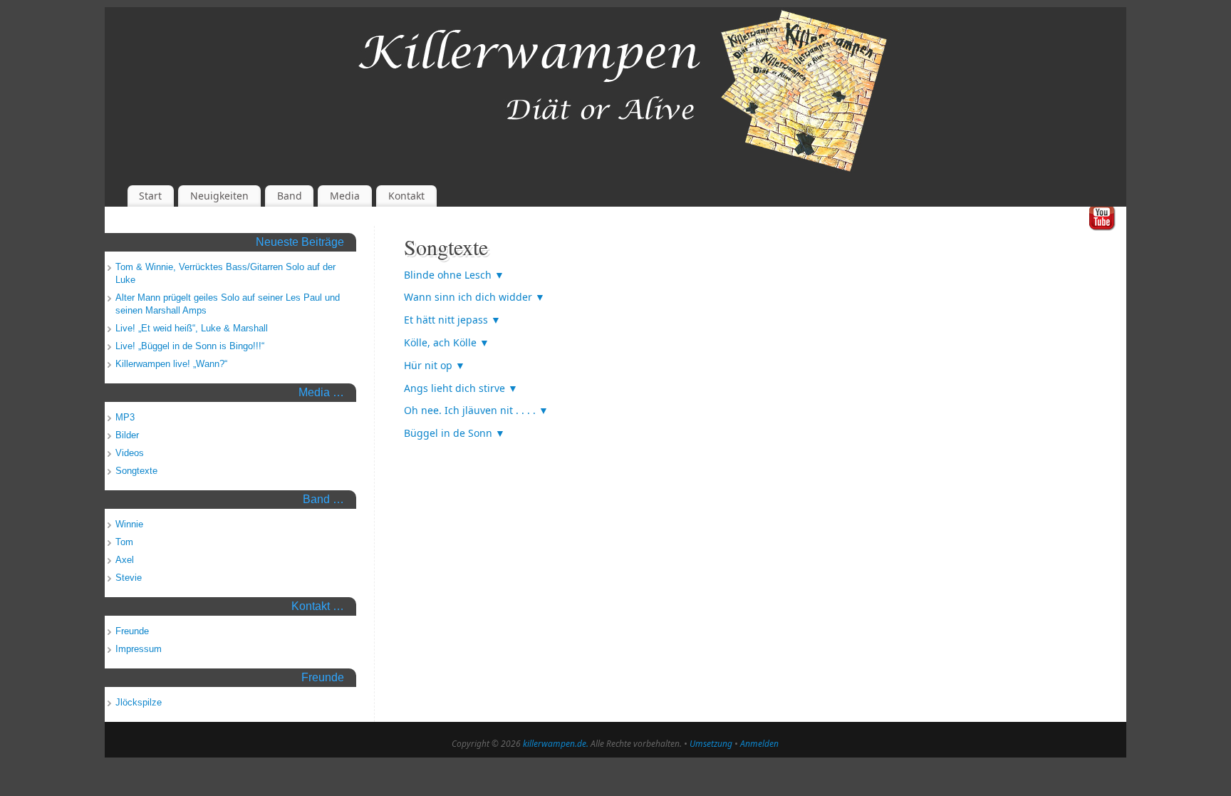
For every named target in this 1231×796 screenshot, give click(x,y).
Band (289, 195)
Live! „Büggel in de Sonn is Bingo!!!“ (189, 346)
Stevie (128, 577)
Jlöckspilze (138, 702)
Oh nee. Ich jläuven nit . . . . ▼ (476, 410)
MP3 (125, 417)
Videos (129, 453)
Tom (124, 542)
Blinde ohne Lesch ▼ (454, 274)
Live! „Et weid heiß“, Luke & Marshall (191, 328)
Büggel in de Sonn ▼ (454, 433)
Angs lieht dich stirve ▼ (461, 388)
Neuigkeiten (219, 195)
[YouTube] (1102, 219)
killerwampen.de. (555, 744)
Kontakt (406, 195)
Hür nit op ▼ (434, 365)
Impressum (138, 648)
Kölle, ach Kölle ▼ (446, 342)
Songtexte (136, 470)
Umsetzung (711, 744)
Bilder (127, 435)
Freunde (132, 631)
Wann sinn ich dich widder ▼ (474, 297)
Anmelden (759, 744)
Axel (124, 559)
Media (345, 195)
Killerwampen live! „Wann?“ (171, 363)
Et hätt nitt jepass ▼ (452, 319)
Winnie (129, 524)
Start (150, 195)
